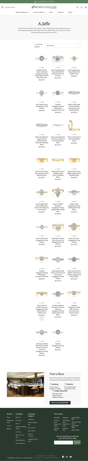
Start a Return (31, 431)
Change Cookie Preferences (51, 458)
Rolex (8, 417)
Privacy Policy (50, 456)
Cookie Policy (38, 458)
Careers (18, 423)
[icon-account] (82, 7)
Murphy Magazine (20, 440)
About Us (18, 417)
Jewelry (9, 425)
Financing (18, 432)
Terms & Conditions (40, 456)
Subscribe (77, 442)
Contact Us (31, 419)
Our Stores (18, 420)
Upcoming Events (20, 443)
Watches (9, 429)
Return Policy (31, 427)
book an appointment (60, 403)
